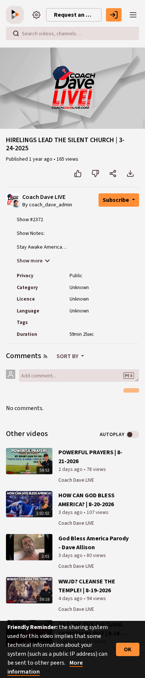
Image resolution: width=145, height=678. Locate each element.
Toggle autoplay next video (132, 434)
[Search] (16, 33)
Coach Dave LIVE (43, 197)
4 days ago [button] (71, 598)
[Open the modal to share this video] (113, 174)
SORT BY (68, 356)
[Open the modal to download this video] (130, 174)
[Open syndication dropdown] (45, 356)
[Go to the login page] (114, 15)
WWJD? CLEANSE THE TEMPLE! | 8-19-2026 (86, 586)
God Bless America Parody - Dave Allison (93, 542)
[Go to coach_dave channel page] (16, 203)
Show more (30, 261)
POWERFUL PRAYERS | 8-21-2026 (90, 456)
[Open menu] (133, 15)
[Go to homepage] (16, 15)
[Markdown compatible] (128, 375)
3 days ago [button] (71, 512)
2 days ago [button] (71, 469)
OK (128, 649)
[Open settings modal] (36, 15)
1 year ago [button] (41, 159)
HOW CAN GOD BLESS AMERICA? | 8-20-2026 (86, 499)
